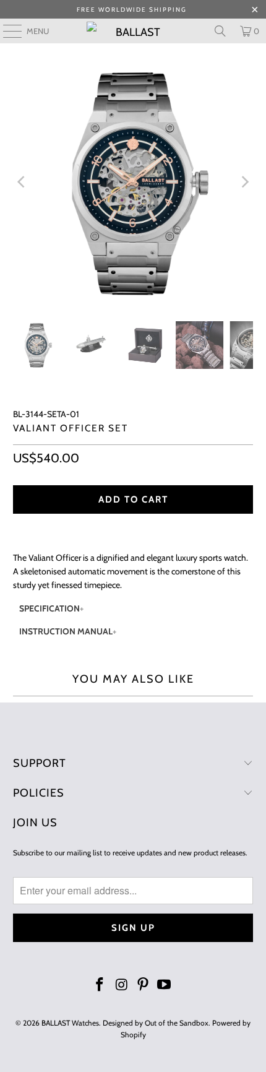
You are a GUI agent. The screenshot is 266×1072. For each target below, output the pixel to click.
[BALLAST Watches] (133, 31)
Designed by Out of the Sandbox (155, 1022)
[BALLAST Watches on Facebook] (100, 985)
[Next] (244, 182)
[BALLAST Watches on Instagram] (122, 985)
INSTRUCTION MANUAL (66, 631)
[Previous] (22, 182)
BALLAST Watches (70, 1022)
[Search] (220, 31)
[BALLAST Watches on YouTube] (164, 985)
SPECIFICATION (49, 608)
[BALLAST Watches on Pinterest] (143, 985)
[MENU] (6, 31)
